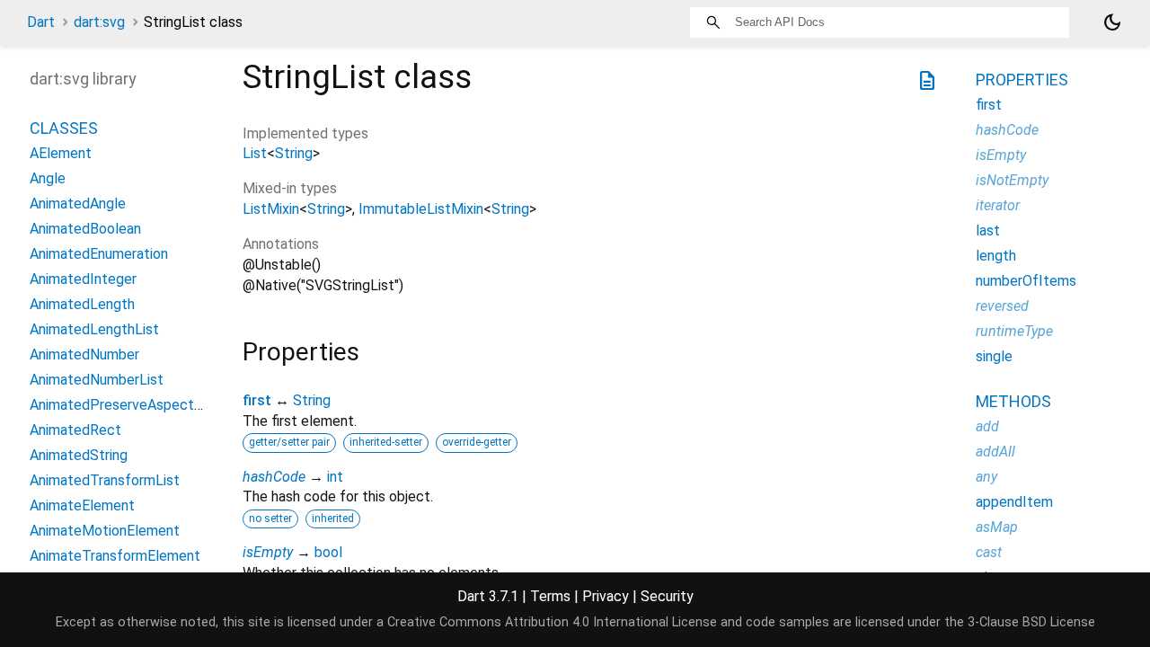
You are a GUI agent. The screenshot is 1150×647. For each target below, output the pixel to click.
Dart (41, 22)
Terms (550, 596)
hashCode (274, 476)
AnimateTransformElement (115, 555)
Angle (48, 178)
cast (989, 552)
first (257, 400)
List (255, 153)
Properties (1022, 79)
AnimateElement (82, 505)
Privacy (605, 596)
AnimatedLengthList (94, 329)
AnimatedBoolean (85, 228)
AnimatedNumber (84, 354)
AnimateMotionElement (105, 530)
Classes (64, 128)
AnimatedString (79, 455)
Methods (1013, 401)
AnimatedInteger (83, 279)
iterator (998, 205)
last (988, 230)
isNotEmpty (1012, 180)
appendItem (1014, 501)
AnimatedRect (75, 430)
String (294, 153)
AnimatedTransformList (105, 480)
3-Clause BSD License (1031, 622)
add (987, 426)
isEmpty (268, 552)
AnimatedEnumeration (99, 253)
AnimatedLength (82, 304)
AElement (61, 153)
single (994, 356)
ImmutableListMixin (420, 208)
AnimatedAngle (78, 203)
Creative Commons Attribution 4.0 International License (552, 622)
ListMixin (271, 208)
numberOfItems (1026, 280)
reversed (1002, 306)
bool (328, 552)
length (996, 255)
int (335, 476)
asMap (997, 527)
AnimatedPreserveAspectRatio (128, 404)
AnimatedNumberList (97, 379)
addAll (995, 451)
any (986, 476)
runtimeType (1014, 331)
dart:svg (99, 22)
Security (667, 596)
